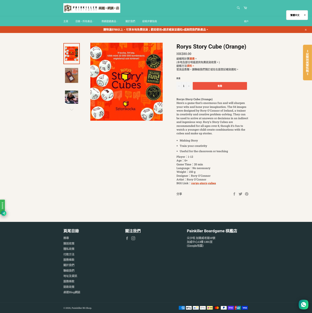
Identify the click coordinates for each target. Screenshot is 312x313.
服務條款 (68, 260)
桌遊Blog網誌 (71, 292)
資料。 (191, 65)
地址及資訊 (70, 276)
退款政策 (68, 287)
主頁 (65, 21)
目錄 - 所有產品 (84, 21)
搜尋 (66, 238)
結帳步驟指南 (149, 21)
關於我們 (130, 21)
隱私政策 (68, 249)
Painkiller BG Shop (81, 308)
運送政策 (68, 243)
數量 (178, 78)
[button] (297, 15)
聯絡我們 (68, 270)
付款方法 (68, 254)
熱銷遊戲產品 (109, 21)
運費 (192, 58)
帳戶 (246, 21)
